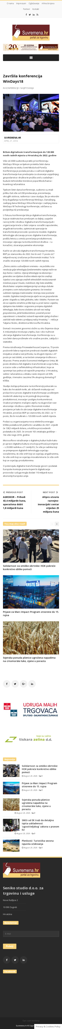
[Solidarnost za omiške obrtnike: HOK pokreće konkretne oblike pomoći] (11, 770)
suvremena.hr (12, 137)
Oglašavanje (34, 3)
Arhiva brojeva (48, 3)
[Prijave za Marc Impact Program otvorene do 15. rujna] (11, 787)
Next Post (49, 492)
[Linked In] (34, 14)
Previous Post (14, 492)
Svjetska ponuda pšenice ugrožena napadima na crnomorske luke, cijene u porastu (29, 659)
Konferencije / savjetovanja (19, 88)
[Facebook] (26, 14)
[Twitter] (30, 14)
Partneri (26, 9)
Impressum (21, 3)
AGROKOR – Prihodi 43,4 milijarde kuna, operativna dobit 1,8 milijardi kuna (14, 502)
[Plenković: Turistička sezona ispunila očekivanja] (11, 845)
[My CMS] (31, 33)
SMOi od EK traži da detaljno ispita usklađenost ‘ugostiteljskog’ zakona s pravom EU (40, 825)
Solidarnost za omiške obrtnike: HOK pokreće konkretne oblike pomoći (29, 567)
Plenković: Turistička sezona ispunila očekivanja (38, 842)
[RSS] (37, 14)
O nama (10, 3)
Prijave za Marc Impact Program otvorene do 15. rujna (39, 785)
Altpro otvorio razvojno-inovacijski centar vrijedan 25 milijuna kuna (48, 504)
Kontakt (35, 9)
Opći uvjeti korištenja (31, 1020)
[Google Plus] (23, 684)
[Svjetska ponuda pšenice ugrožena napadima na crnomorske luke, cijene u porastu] (11, 804)
